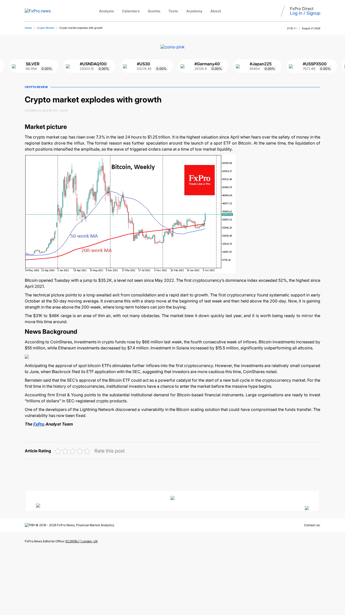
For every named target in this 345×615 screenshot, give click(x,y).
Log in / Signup (305, 13)
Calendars (131, 11)
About (215, 11)
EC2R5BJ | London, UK (81, 541)
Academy (194, 11)
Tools (173, 11)
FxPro (38, 424)
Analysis (106, 11)
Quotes (154, 11)
